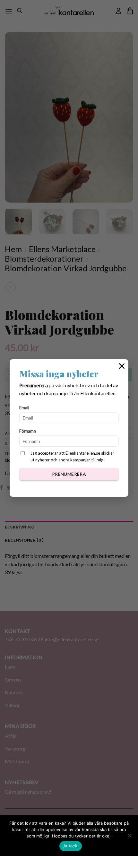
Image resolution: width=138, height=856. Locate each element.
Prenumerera (69, 474)
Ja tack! (71, 845)
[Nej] (129, 837)
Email (24, 407)
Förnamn (27, 431)
